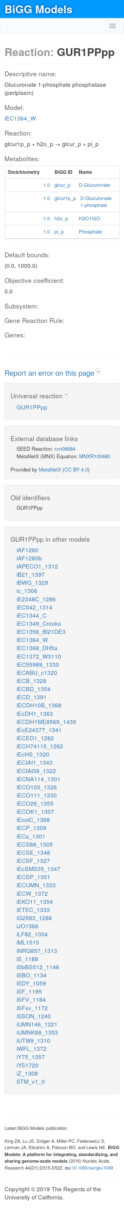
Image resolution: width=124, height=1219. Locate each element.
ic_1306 (27, 590)
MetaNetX (50, 469)
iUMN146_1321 (37, 1024)
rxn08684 (64, 448)
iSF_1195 (29, 991)
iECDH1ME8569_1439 (46, 721)
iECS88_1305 (35, 844)
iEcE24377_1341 (39, 729)
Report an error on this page (50, 372)
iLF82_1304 (32, 934)
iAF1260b (29, 558)
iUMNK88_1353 (37, 1032)
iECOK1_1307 (35, 811)
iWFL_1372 (32, 1048)
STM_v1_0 (31, 1081)
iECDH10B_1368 (39, 705)
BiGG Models (39, 9)
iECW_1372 (32, 893)
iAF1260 (28, 550)
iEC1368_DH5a (37, 648)
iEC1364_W (20, 118)
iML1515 (28, 942)
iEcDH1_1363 (35, 713)
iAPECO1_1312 (37, 566)
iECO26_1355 (35, 803)
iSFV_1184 (31, 999)
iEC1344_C (32, 615)
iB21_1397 (31, 574)
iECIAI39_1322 (36, 770)
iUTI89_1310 (33, 1040)
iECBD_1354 (34, 689)
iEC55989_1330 (38, 664)
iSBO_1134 (32, 975)
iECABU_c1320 (37, 672)
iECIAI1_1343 (35, 762)
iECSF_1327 (33, 860)
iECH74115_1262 (40, 746)
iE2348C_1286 (36, 599)
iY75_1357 (31, 1056)
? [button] (98, 371)
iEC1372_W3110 (39, 656)
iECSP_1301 (33, 877)
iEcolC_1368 (33, 819)
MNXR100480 (94, 456)
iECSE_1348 (33, 852)
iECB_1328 (31, 680)
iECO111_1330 (37, 795)
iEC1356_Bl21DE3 (41, 631)
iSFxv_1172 (32, 1008)
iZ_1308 (27, 1073)
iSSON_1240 (34, 1016)
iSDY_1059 (31, 983)
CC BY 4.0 (76, 469)
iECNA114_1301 (38, 779)
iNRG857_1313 (37, 950)
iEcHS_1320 (33, 754)
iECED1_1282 (35, 738)
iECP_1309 (31, 827)
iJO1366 (28, 926)
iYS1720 (28, 1065)
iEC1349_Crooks (39, 623)
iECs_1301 (31, 836)
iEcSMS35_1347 (38, 868)
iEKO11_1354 (35, 901)
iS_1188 (27, 958)
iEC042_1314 (34, 607)
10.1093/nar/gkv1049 (92, 1167)
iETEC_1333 (33, 909)
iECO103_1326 (37, 787)
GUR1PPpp (32, 407)
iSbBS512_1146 (38, 967)
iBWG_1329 (32, 582)
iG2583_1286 (34, 917)
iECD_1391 (32, 697)
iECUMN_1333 (36, 885)
